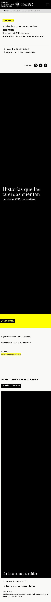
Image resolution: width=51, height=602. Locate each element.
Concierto (8, 20)
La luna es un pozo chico (18, 586)
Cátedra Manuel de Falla (11, 354)
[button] (36, 65)
